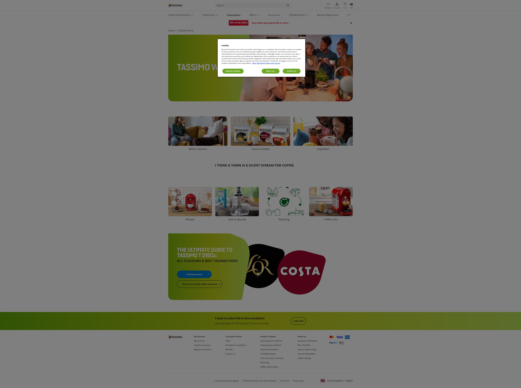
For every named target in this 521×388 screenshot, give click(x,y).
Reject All (270, 71)
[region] (261, 58)
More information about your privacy (266, 63)
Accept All (291, 71)
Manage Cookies (233, 71)
